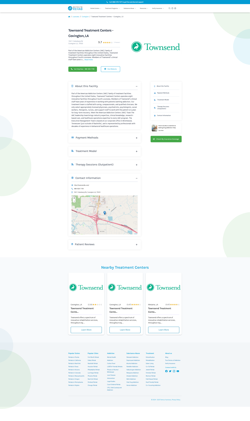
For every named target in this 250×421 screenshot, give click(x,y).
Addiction (110, 353)
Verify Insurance (170, 363)
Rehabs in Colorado (74, 373)
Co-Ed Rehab (150, 366)
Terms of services (165, 400)
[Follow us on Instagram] (174, 371)
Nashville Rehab (93, 363)
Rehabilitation (150, 360)
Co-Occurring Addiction (153, 385)
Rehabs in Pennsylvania (75, 382)
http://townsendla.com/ (81, 185)
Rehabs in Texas (73, 366)
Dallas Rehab (92, 360)
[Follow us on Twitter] (170, 371)
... (87, 60)
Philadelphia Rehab (94, 369)
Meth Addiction (131, 379)
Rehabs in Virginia (73, 385)
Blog (166, 357)
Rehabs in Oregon (73, 379)
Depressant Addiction (133, 360)
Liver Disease (111, 375)
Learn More (86, 330)
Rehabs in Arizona (74, 369)
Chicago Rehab (92, 385)
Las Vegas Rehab (93, 373)
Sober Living (149, 363)
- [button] (74, 201)
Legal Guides (111, 381)
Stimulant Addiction (132, 357)
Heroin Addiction (131, 385)
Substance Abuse (133, 353)
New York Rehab (93, 379)
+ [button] (74, 198)
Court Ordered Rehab (113, 384)
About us (168, 353)
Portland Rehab (92, 382)
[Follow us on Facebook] (166, 371)
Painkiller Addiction (132, 366)
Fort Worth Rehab (93, 357)
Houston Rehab (93, 366)
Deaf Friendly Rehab (152, 382)
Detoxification (150, 357)
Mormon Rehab (150, 376)
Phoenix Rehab (92, 376)
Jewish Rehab (150, 369)
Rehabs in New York (74, 363)
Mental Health (111, 357)
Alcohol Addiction (131, 363)
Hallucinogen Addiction (133, 369)
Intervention (111, 378)
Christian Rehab (151, 373)
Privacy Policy (176, 400)
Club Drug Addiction (132, 382)
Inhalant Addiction (132, 376)
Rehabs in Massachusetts (76, 376)
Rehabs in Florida (73, 357)
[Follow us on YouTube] (178, 371)
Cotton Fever (111, 363)
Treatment (150, 353)
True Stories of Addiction (172, 360)
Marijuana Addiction (132, 373)
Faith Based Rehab (152, 379)
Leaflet (135, 233)
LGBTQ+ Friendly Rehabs (114, 366)
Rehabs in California (74, 360)
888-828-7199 (79, 188)
